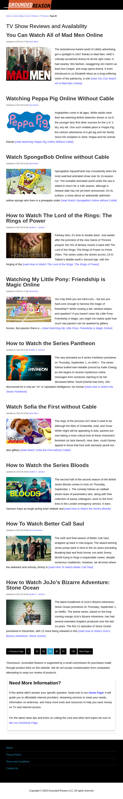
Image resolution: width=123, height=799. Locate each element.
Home (8, 16)
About (9, 748)
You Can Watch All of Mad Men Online (54, 35)
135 (73, 651)
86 (57, 651)
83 (37, 651)
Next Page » (85, 651)
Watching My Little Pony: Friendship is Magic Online (55, 282)
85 (50, 651)
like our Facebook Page (23, 722)
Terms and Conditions (17, 761)
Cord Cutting (18, 16)
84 (43, 651)
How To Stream (31, 16)
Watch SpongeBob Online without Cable (57, 157)
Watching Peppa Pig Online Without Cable (60, 98)
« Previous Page (16, 651)
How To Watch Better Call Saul (45, 524)
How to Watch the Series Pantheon (50, 343)
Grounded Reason (61, 5)
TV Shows (44, 16)
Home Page (96, 692)
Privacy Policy (13, 754)
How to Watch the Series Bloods (47, 465)
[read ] (43, 141)
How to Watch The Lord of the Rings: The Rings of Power (59, 218)
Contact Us (12, 768)
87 (63, 651)
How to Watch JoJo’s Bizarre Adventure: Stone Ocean (58, 585)
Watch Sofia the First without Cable (51, 407)
